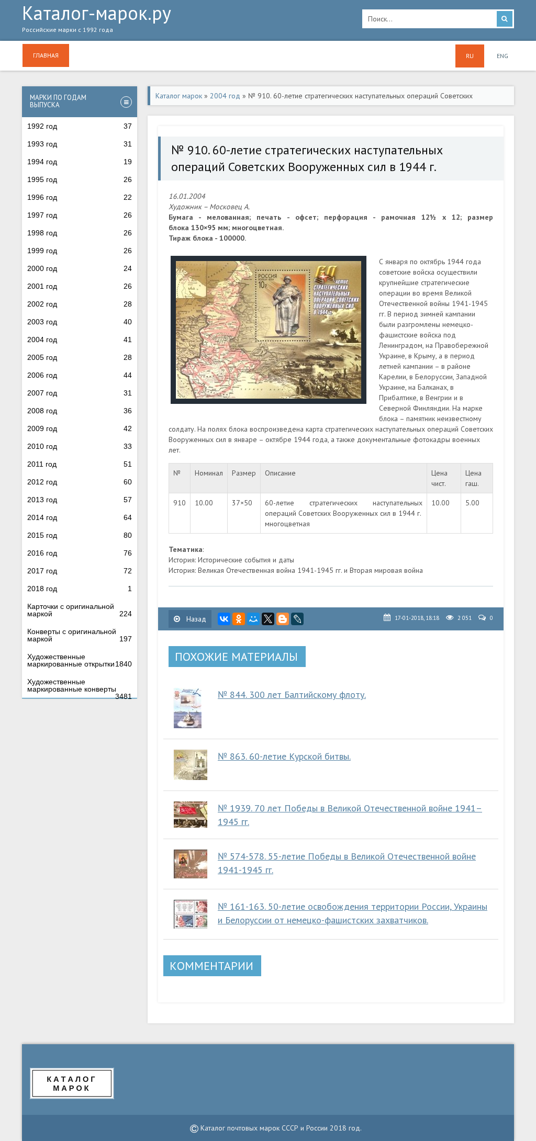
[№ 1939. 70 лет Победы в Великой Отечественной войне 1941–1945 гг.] (190, 814)
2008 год (79, 410)
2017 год (79, 571)
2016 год (79, 553)
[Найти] (504, 19)
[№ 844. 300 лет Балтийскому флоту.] (190, 708)
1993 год (79, 144)
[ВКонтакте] (224, 619)
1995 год (79, 179)
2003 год (79, 322)
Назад (195, 619)
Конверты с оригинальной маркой (79, 635)
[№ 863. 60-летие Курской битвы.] (190, 765)
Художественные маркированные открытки (79, 660)
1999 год (79, 250)
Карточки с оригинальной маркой (79, 610)
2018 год (79, 588)
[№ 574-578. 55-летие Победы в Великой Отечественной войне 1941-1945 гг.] (190, 864)
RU (470, 56)
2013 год (79, 499)
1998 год (79, 233)
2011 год (79, 464)
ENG (502, 56)
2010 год (79, 446)
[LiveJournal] (297, 619)
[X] (268, 619)
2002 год (79, 304)
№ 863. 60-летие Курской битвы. (284, 756)
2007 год (79, 393)
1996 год (79, 197)
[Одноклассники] (238, 619)
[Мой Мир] (253, 619)
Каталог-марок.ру (96, 19)
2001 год (79, 286)
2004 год (79, 339)
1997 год (79, 215)
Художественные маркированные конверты (79, 687)
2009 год (79, 428)
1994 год (79, 161)
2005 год (79, 357)
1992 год (79, 126)
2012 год (79, 482)
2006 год (79, 375)
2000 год (79, 268)
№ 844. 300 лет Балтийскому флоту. (292, 694)
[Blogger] (282, 619)
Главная (46, 55)
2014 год (79, 517)
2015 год (79, 535)
